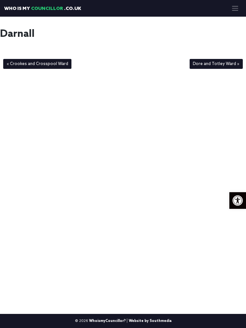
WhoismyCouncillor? (107, 321)
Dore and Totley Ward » (216, 64)
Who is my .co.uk (42, 9)
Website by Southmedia (150, 321)
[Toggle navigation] (235, 8)
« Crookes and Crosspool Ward (37, 64)
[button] (237, 200)
